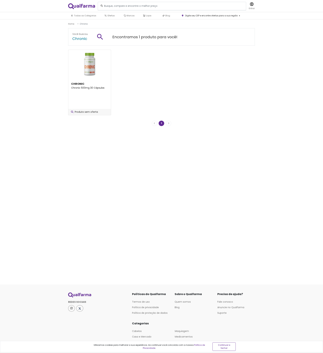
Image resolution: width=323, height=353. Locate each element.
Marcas (130, 15)
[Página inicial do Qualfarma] (97, 295)
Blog (167, 15)
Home (71, 23)
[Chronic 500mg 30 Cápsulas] (89, 63)
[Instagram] (71, 308)
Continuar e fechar (224, 346)
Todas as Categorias (85, 15)
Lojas (148, 15)
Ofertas (111, 15)
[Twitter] (79, 308)
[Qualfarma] (81, 6)
